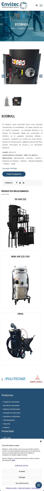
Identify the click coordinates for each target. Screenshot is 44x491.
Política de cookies (11, 488)
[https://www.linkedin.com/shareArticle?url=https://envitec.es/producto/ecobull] (24, 183)
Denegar (22, 477)
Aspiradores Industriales (11, 416)
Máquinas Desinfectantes (11, 409)
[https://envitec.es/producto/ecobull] (21, 183)
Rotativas (6, 427)
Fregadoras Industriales (11, 402)
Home (13, 28)
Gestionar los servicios (21, 465)
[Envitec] (14, 6)
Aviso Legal (35, 488)
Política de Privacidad (24, 488)
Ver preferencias (22, 483)
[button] (41, 441)
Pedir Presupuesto (14, 174)
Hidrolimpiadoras (9, 420)
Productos (21, 28)
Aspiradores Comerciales (11, 413)
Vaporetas (6, 424)
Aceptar (22, 471)
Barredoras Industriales (11, 405)
